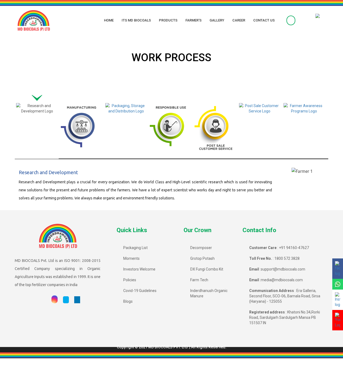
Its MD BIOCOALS (136, 20)
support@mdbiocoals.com (283, 269)
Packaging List (135, 248)
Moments (131, 258)
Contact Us (264, 20)
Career (238, 20)
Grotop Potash (202, 258)
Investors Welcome (139, 269)
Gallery (217, 20)
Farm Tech (199, 280)
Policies (129, 280)
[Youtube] (43, 300)
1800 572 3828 (287, 258)
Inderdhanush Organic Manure (209, 293)
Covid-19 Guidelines (139, 290)
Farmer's (193, 20)
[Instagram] (54, 299)
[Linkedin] (77, 300)
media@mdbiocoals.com (282, 280)
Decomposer (201, 248)
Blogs (128, 301)
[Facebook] (33, 300)
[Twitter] (66, 300)
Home (109, 20)
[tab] (37, 128)
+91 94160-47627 (294, 248)
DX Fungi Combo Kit (206, 269)
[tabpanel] (171, 186)
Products (168, 20)
